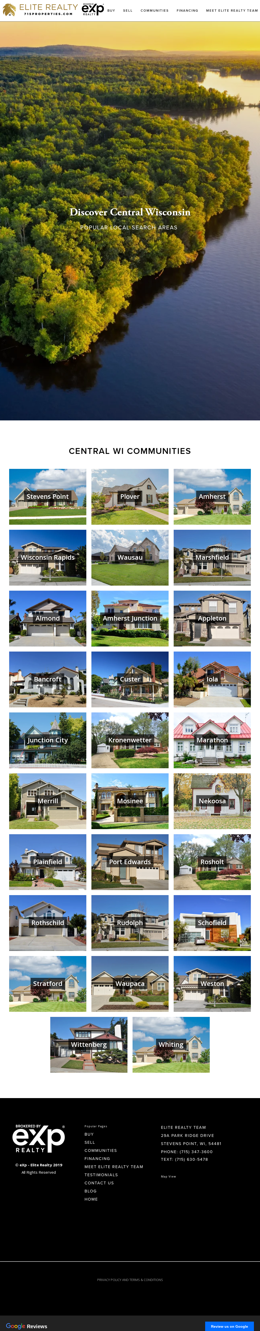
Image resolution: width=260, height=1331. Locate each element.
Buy (111, 10)
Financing (187, 10)
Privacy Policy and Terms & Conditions (130, 1279)
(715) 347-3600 (196, 1151)
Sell (128, 10)
